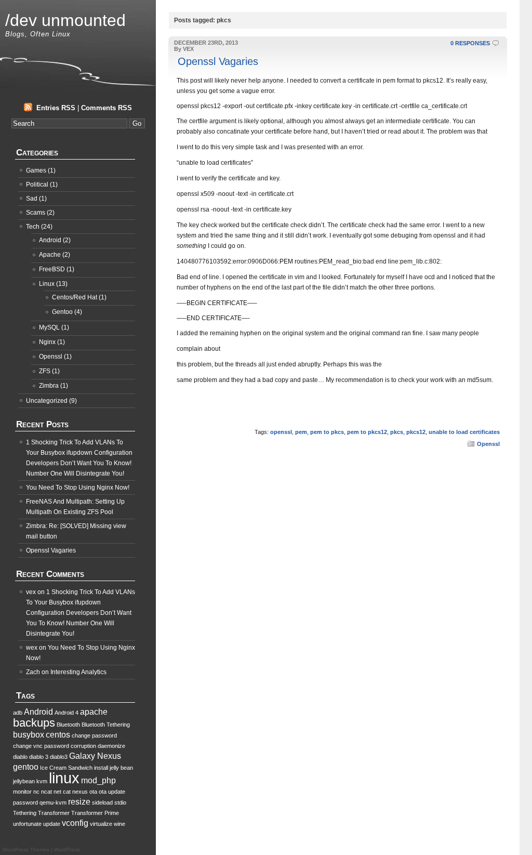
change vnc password (41, 746)
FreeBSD (52, 269)
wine (119, 824)
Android (50, 240)
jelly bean (121, 768)
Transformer (54, 813)
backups (34, 722)
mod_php (98, 780)
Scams (35, 212)
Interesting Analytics (78, 672)
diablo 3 (38, 757)
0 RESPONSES (470, 43)
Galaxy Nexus (95, 756)
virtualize (101, 824)
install (101, 768)
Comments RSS (106, 108)
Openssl (488, 444)
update (51, 824)
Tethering (24, 813)
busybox (28, 734)
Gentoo (62, 311)
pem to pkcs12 (367, 432)
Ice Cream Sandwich (66, 768)
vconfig (75, 823)
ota (93, 791)
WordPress (67, 849)
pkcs (396, 432)
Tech (32, 226)
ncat (46, 791)
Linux (47, 283)
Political (37, 184)
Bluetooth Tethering (106, 724)
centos (58, 734)
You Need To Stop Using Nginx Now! (77, 487)
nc (36, 791)
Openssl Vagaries (218, 61)
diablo (20, 757)
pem (301, 432)
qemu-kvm (52, 802)
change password (94, 735)
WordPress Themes (26, 849)
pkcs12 (415, 432)
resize (79, 801)
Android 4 (66, 712)
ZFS (44, 371)
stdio (120, 802)
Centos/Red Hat (74, 297)
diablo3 (59, 757)
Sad (31, 198)
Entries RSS (55, 108)
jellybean (24, 781)
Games (36, 170)
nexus (80, 791)
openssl (281, 432)
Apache (50, 254)
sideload (102, 802)
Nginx (47, 342)
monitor (22, 791)
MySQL (49, 327)
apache (94, 711)
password (25, 802)
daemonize (111, 746)
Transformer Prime (95, 813)
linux (64, 777)
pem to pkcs (327, 432)
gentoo (25, 766)
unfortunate (27, 824)
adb (17, 712)
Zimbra (49, 385)
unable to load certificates (464, 432)
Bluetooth (68, 724)
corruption (83, 746)
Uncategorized (47, 400)
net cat (62, 791)
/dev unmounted (65, 20)
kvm (41, 781)
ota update (112, 791)
